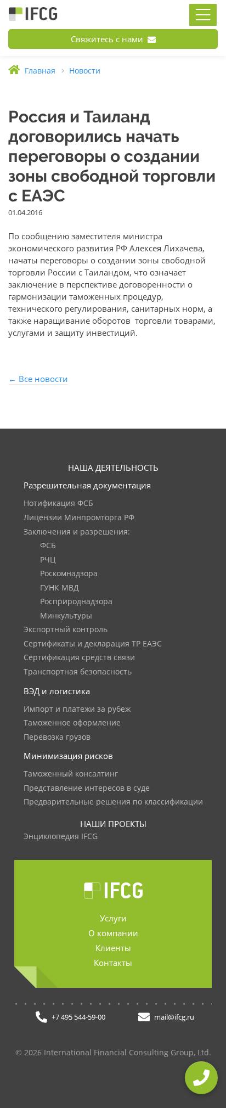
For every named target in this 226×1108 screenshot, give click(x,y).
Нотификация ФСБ (58, 503)
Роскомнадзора (69, 573)
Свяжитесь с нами (108, 38)
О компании (113, 932)
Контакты (113, 962)
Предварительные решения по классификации (113, 802)
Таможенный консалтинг (71, 774)
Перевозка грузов (57, 737)
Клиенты (113, 947)
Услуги (113, 918)
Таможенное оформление (72, 723)
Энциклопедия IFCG (61, 836)
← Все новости (38, 378)
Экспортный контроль (66, 629)
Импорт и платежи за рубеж (77, 709)
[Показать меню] (203, 15)
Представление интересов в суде (87, 788)
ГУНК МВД (59, 588)
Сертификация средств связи (79, 657)
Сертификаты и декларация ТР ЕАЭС (93, 644)
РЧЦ (47, 560)
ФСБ (48, 545)
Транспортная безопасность (78, 672)
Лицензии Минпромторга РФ (79, 517)
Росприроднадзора (76, 601)
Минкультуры (66, 616)
